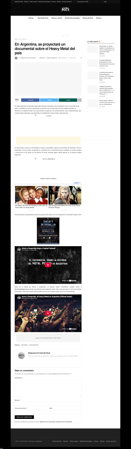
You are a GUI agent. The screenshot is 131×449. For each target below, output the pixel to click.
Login (105, 1)
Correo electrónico (21, 408)
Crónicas (53, 1)
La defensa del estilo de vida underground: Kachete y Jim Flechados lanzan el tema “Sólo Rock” (106, 76)
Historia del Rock (19, 1)
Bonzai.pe (39, 441)
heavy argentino (33, 345)
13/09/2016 (42, 58)
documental (24, 345)
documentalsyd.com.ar (22, 289)
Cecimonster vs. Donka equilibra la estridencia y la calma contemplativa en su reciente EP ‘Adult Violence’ (106, 50)
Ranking (59, 1)
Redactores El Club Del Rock (28, 58)
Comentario (19, 378)
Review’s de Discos (66, 1)
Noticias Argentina (22, 39)
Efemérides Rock (43, 18)
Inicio (16, 39)
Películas (26, 1)
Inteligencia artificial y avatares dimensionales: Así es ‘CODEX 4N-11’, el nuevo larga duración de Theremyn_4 (106, 90)
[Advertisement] (65, 27)
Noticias (31, 18)
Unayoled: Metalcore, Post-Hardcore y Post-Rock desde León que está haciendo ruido (107, 63)
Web (50, 408)
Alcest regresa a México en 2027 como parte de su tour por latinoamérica (106, 102)
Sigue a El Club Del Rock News (48, 338)
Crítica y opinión (33, 1)
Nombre (18, 400)
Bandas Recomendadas (44, 1)
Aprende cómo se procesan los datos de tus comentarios (56, 422)
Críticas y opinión (56, 18)
